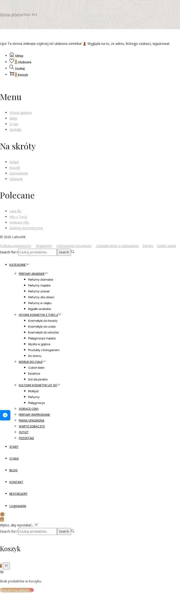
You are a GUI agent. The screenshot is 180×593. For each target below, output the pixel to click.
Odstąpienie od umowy (74, 246)
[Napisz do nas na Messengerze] (5, 415)
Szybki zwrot (166, 246)
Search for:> (9, 252)
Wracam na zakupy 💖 (17, 590)
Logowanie (17, 506)
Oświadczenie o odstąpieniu (117, 246)
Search (64, 252)
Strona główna (11, 14)
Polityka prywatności (15, 246)
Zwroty (147, 246)
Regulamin (44, 246)
